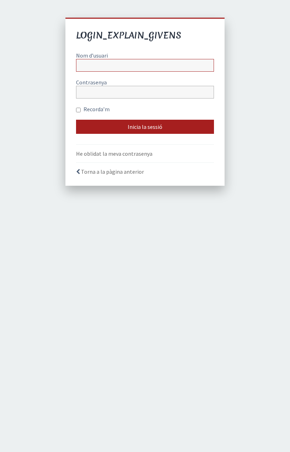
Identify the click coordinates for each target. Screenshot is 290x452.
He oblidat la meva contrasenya (114, 153)
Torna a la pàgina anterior (112, 171)
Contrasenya (91, 82)
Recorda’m (96, 109)
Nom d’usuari (92, 55)
